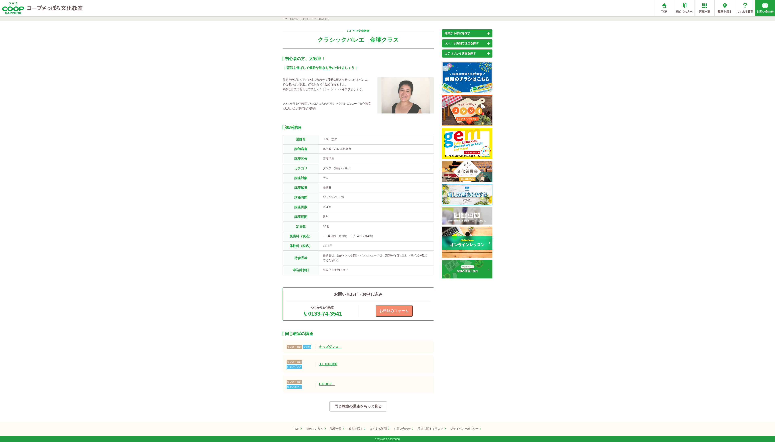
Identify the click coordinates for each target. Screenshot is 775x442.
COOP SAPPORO (13, 8)
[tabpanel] (405, 95)
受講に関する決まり (430, 428)
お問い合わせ (765, 11)
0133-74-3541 (325, 314)
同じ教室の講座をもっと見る (358, 406)
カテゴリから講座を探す (460, 53)
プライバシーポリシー (464, 428)
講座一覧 (704, 11)
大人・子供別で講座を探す (462, 43)
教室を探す (725, 11)
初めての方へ (684, 11)
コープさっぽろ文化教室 (55, 8)
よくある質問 (744, 11)
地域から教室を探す (457, 33)
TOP (664, 11)
